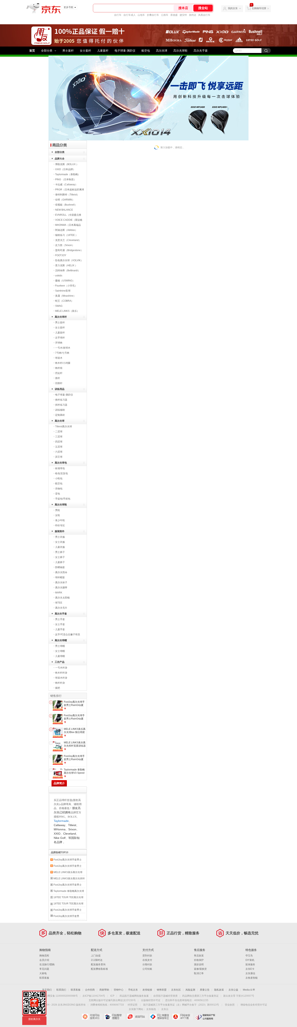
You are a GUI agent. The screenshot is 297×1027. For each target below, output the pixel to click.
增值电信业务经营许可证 (253, 1004)
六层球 (58, 451)
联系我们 (61, 989)
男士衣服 (60, 537)
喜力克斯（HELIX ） (66, 265)
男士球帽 (60, 646)
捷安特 (183, 15)
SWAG (58, 305)
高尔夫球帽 (61, 640)
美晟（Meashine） (65, 295)
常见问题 (44, 969)
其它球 (58, 456)
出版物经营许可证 (150, 1000)
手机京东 (133, 989)
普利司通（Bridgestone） (69, 250)
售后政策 (199, 955)
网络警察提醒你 (114, 1016)
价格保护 (199, 960)
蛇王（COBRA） (64, 300)
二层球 (58, 431)
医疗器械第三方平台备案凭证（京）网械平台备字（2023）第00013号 (181, 1004)
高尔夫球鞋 (180, 50)
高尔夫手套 (201, 50)
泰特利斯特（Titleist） (67, 194)
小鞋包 (58, 478)
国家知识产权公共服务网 (205, 1016)
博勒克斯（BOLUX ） (67, 164)
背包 (57, 493)
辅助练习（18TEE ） (66, 235)
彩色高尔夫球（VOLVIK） (69, 260)
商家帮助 (104, 989)
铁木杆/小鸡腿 (62, 363)
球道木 (58, 357)
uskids (58, 275)
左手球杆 (60, 337)
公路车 (164, 15)
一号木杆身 (61, 667)
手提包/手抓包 (62, 498)
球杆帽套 (60, 577)
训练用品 (59, 389)
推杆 (57, 378)
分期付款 (147, 964)
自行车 (117, 15)
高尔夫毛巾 (61, 607)
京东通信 (250, 973)
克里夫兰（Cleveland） (68, 240)
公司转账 (147, 969)
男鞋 (57, 510)
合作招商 (90, 989)
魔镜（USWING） (65, 280)
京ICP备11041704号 (93, 995)
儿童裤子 (60, 562)
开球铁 (58, 342)
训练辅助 (60, 409)
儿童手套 (60, 629)
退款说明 (199, 964)
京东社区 (176, 989)
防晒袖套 (60, 567)
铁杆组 (58, 368)
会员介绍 (44, 960)
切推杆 (58, 383)
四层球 (58, 441)
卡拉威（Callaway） (66, 184)
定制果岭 (60, 415)
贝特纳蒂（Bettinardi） (67, 270)
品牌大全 (59, 158)
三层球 (58, 436)
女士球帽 (60, 651)
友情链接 (147, 989)
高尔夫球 (161, 50)
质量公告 (205, 989)
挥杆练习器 (61, 404)
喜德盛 (174, 15)
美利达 (192, 15)
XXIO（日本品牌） (65, 169)
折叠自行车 (153, 15)
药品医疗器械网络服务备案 (134, 995)
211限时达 (96, 960)
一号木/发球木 (62, 347)
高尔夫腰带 (61, 587)
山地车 (141, 15)
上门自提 (96, 955)
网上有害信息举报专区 (160, 1016)
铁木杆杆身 (61, 672)
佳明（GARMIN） (65, 199)
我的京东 (233, 8)
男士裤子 (60, 552)
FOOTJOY (60, 255)
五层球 (58, 446)
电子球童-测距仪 (125, 50)
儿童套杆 (102, 50)
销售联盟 (161, 989)
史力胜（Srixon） (64, 245)
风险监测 (190, 989)
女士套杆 (85, 50)
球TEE (58, 602)
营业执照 (230, 1004)
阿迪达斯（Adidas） (66, 230)
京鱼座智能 (251, 977)
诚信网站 (137, 1016)
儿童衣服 (60, 547)
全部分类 (46, 50)
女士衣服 (60, 542)
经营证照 (132, 1004)
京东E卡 (249, 969)
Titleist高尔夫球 (63, 426)
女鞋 (57, 515)
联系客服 (44, 977)
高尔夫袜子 (61, 582)
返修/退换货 (200, 969)
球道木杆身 (61, 677)
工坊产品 (59, 662)
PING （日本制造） (65, 179)
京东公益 (233, 989)
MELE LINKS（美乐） (67, 311)
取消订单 (199, 973)
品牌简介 (59, 783)
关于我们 (47, 989)
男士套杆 (68, 50)
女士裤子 (60, 557)
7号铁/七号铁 (62, 352)
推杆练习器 (61, 399)
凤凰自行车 (204, 15)
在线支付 (147, 960)
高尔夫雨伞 (61, 572)
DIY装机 (249, 960)
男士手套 (60, 619)
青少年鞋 (60, 520)
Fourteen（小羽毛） (66, 285)
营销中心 (118, 989)
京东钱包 (151, 1009)
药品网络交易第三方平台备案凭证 (200, 995)
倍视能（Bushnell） (66, 204)
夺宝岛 (249, 955)
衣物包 (58, 488)
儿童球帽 (60, 656)
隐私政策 (219, 989)
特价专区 (60, 525)
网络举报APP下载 (182, 1016)
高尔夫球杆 (61, 316)
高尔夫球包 (61, 462)
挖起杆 (58, 373)
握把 (57, 687)
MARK (58, 592)
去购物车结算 (259, 8)
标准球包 (60, 468)
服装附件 (59, 531)
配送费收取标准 (99, 969)
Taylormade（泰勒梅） (67, 174)
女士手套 (60, 624)
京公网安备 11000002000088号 (60, 995)
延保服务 (250, 964)
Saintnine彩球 (63, 290)
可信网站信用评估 (92, 1016)
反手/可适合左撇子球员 (67, 634)
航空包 (145, 50)
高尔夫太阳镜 (62, 597)
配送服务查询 (98, 964)
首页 (32, 50)
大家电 (43, 973)
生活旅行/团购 (47, 964)
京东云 (165, 1009)
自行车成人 (129, 15)
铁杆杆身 (60, 682)
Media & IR (249, 989)
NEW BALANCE (64, 209)
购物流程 (44, 955)
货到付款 (147, 955)
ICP (112, 995)
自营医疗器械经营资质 (165, 995)
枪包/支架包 (61, 473)
